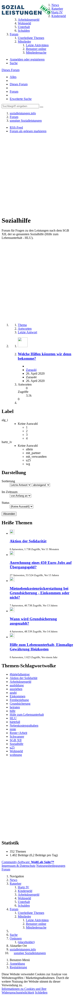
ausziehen (16, 689)
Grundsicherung (20, 703)
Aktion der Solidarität (28, 541)
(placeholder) (26, 942)
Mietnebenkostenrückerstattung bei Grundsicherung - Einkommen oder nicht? (39, 592)
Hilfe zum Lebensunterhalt (27, 714)
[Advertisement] (38, 174)
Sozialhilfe (16, 744)
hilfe (12, 711)
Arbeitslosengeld (20, 681)
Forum (14, 91)
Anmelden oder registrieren (27, 59)
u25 (12, 747)
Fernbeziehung (19, 700)
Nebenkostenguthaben (24, 725)
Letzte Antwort (27, 332)
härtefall (15, 722)
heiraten (15, 707)
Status (5, 502)
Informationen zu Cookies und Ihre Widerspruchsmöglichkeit (24, 990)
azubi (13, 692)
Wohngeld (16, 751)
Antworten (25, 328)
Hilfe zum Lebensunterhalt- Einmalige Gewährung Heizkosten (41, 647)
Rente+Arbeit (18, 733)
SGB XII (15, 740)
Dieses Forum (10, 70)
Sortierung (8, 481)
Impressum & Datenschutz (18, 865)
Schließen (41, 992)
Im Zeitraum (9, 492)
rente (13, 729)
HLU (13, 718)
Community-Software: (28, 862)
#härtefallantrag (20, 674)
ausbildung (17, 685)
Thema (22, 325)
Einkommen (17, 696)
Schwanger (17, 736)
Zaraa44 (31, 370)
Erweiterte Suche (21, 99)
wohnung (16, 754)
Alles (13, 77)
